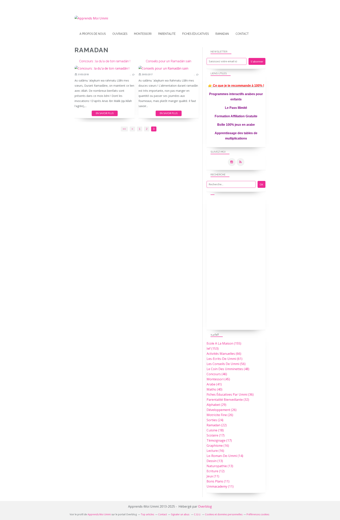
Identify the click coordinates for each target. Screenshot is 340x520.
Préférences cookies (258, 514)
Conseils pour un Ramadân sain (168, 61)
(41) (214, 384)
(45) (218, 379)
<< (124, 128)
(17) (216, 435)
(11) (213, 476)
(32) (228, 399)
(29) (216, 405)
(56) (226, 364)
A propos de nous (92, 33)
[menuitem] (93, 33)
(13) (215, 461)
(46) (217, 374)
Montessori (143, 33)
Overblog (205, 506)
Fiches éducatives (195, 33)
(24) (215, 420)
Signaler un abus (180, 514)
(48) (228, 369)
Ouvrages (119, 33)
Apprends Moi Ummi (99, 514)
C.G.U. (197, 514)
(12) (216, 471)
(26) (222, 410)
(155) (224, 343)
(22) (217, 425)
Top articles (147, 514)
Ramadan (222, 33)
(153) (213, 348)
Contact (242, 33)
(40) (214, 389)
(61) (224, 359)
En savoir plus (105, 113)
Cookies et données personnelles (223, 514)
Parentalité (167, 33)
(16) (218, 445)
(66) (224, 353)
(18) (215, 430)
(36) (230, 394)
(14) (225, 456)
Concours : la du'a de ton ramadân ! (104, 61)
